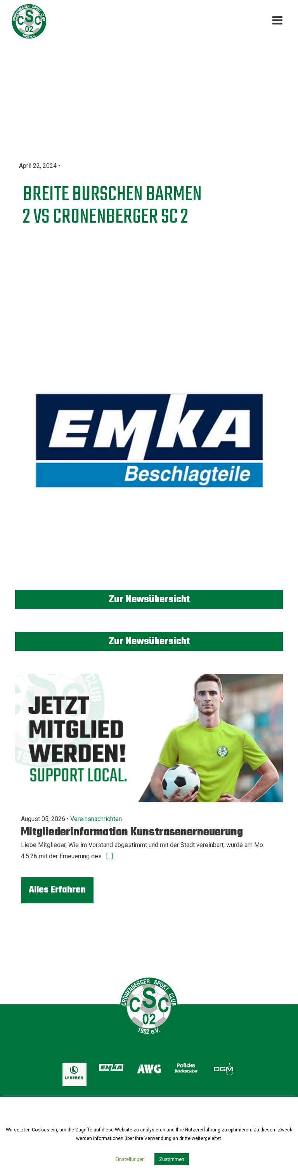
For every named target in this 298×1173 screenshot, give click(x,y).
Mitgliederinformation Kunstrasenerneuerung (132, 832)
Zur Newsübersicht (149, 599)
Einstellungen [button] (130, 1159)
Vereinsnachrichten (96, 819)
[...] (109, 856)
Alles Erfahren (57, 890)
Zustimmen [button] (171, 1159)
